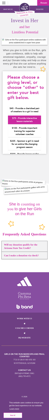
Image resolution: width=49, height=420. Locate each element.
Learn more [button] (14, 409)
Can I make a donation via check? (21, 255)
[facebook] (32, 389)
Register (40, 9)
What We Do (8, 9)
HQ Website (24, 338)
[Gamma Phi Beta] (24, 296)
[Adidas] (24, 281)
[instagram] (17, 389)
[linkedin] (22, 389)
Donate (43, 3)
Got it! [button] (12, 415)
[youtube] (27, 389)
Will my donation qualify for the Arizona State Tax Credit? (20, 246)
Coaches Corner (24, 328)
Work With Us (24, 319)
